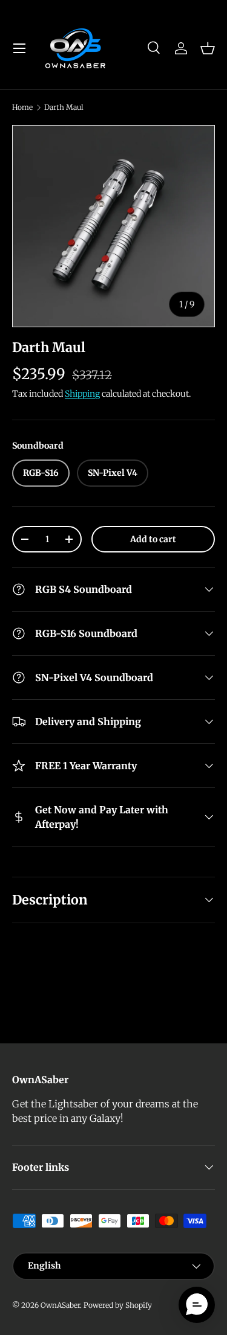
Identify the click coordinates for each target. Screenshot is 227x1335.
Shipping (82, 393)
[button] (207, 48)
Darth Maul (64, 107)
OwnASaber (60, 1305)
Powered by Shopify (118, 1305)
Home (22, 107)
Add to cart (153, 539)
